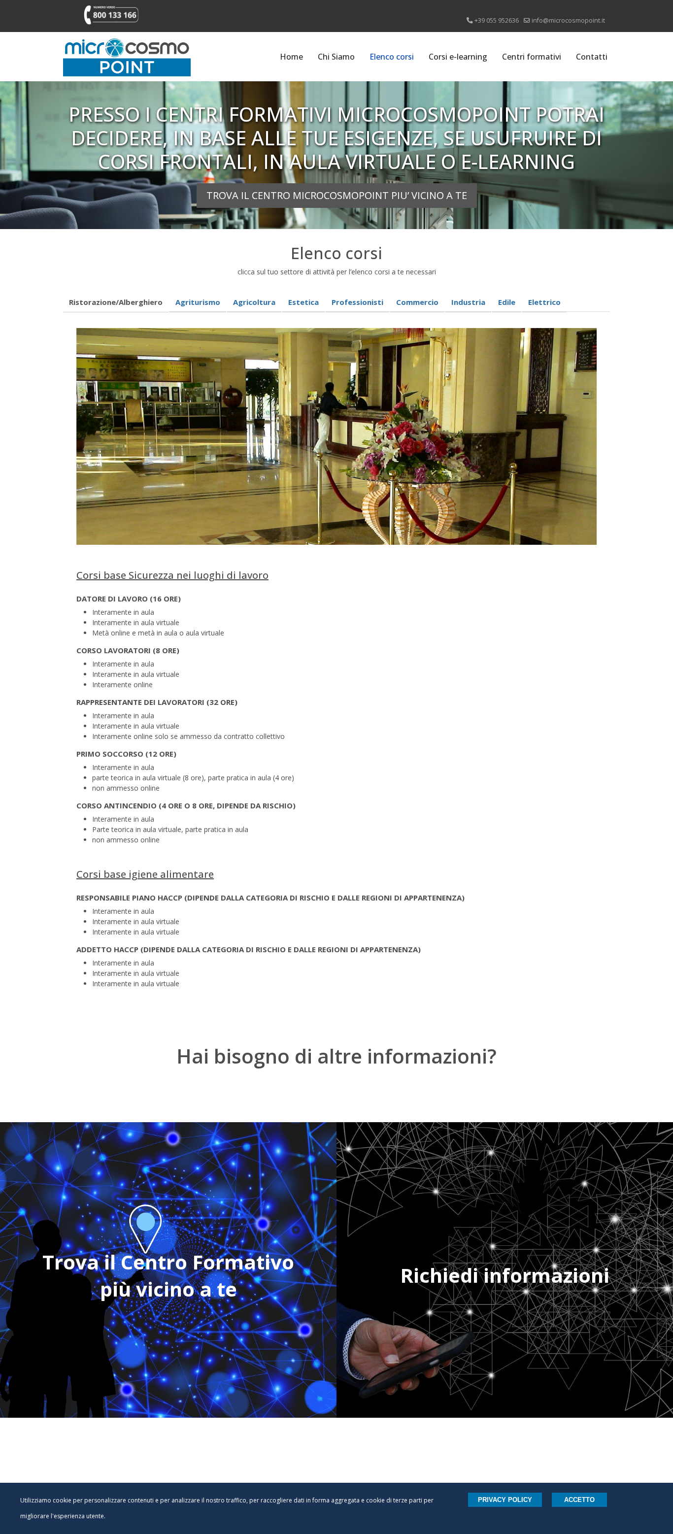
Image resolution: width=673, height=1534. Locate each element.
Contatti (591, 56)
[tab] (115, 302)
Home (291, 56)
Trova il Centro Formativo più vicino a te (168, 1275)
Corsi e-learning (458, 56)
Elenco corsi (392, 56)
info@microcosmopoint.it (568, 20)
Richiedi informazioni (504, 1275)
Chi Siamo (336, 56)
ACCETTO (579, 1499)
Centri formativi (531, 56)
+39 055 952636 (496, 20)
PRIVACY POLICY (505, 1499)
